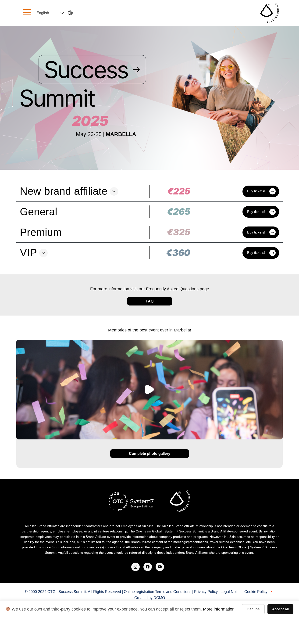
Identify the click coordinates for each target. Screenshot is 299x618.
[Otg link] (135, 566)
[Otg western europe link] (160, 566)
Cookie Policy (255, 592)
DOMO (159, 598)
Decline (253, 609)
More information (219, 609)
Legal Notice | (232, 592)
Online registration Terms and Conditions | (159, 592)
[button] (149, 191)
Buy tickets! (256, 191)
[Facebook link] (147, 566)
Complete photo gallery (149, 454)
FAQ (149, 301)
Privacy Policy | (207, 592)
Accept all (280, 609)
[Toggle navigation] (27, 12)
